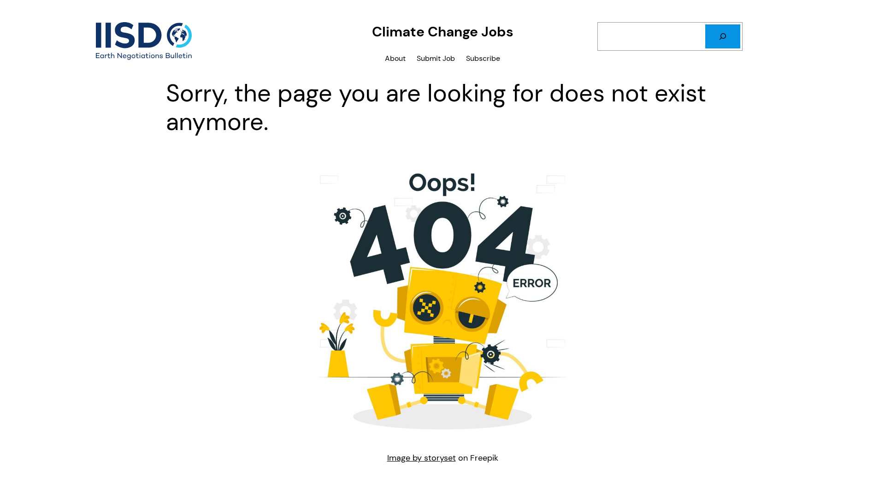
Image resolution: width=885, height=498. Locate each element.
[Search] (722, 36)
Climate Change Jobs (442, 32)
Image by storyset (421, 457)
